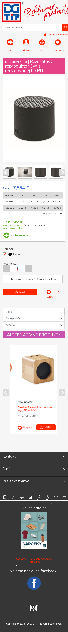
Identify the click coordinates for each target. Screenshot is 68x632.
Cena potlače (13, 318)
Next (62, 172)
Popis (9, 311)
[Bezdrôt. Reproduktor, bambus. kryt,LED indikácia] (34, 369)
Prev (6, 172)
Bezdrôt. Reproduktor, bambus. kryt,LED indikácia (30, 409)
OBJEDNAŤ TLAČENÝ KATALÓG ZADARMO (34, 560)
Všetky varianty (19, 235)
